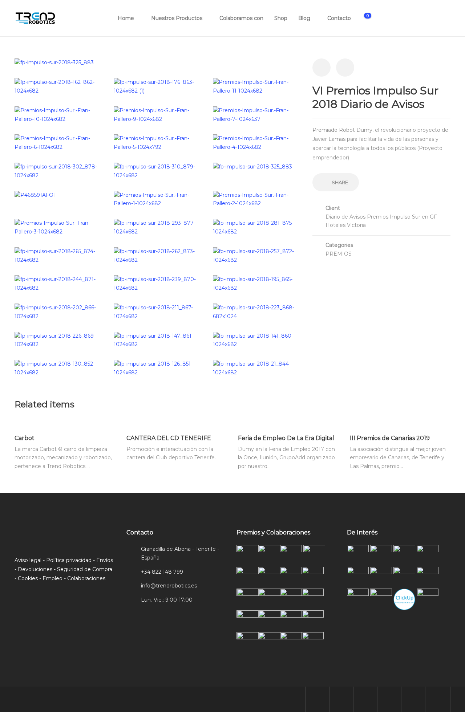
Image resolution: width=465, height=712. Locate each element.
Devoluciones (35, 569)
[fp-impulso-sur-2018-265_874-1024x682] (59, 255)
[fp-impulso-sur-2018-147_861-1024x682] (158, 340)
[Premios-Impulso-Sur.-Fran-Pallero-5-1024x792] (158, 142)
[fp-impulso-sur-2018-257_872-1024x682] (257, 255)
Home (126, 18)
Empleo (52, 578)
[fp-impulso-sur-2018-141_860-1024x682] (257, 340)
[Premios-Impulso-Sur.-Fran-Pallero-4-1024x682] (257, 142)
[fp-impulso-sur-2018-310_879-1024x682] (158, 170)
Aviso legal (28, 560)
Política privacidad (69, 560)
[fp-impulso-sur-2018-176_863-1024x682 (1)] (158, 86)
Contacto (339, 18)
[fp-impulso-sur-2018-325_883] (54, 62)
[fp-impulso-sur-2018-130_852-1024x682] (59, 368)
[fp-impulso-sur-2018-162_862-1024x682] (59, 86)
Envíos (104, 560)
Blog (304, 18)
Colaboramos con (241, 18)
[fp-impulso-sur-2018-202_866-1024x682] (59, 311)
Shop (280, 18)
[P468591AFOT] (35, 195)
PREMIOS (339, 254)
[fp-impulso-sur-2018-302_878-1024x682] (59, 170)
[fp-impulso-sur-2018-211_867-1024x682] (158, 311)
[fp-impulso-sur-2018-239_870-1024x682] (158, 283)
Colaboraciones (86, 578)
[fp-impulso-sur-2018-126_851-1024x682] (158, 368)
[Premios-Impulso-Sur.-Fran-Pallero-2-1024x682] (257, 199)
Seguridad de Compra (84, 569)
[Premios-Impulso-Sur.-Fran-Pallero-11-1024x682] (257, 86)
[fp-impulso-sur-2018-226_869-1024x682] (59, 340)
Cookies (28, 578)
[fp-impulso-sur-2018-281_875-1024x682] (257, 227)
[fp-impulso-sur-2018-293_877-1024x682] (158, 227)
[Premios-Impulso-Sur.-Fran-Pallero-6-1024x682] (59, 142)
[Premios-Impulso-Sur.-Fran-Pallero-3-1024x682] (59, 227)
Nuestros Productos (176, 18)
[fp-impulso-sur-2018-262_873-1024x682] (158, 255)
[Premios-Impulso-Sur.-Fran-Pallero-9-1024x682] (158, 114)
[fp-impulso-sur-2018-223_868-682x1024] (257, 311)
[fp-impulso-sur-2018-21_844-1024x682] (257, 368)
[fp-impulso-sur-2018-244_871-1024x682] (59, 283)
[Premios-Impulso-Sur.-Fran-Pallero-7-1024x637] (257, 114)
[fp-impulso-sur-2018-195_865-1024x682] (257, 283)
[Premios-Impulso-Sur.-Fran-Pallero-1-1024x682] (158, 199)
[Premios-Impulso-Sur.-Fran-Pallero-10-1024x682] (59, 114)
